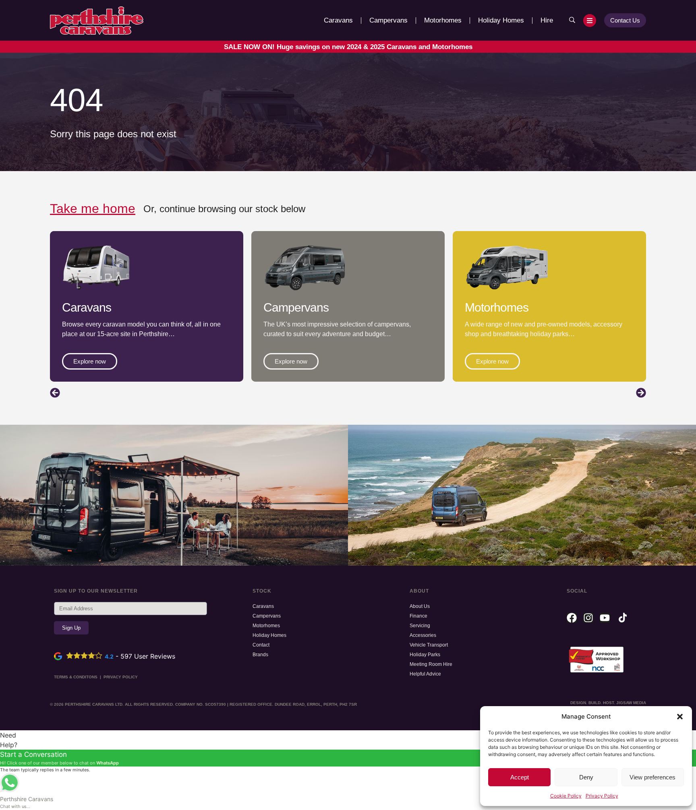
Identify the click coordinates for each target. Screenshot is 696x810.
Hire (547, 20)
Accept (519, 777)
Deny (586, 777)
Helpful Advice (425, 674)
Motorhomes (443, 20)
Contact (261, 645)
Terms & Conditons (75, 677)
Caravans (338, 20)
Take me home (92, 208)
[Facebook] (572, 618)
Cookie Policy (566, 796)
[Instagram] (588, 618)
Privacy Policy (602, 796)
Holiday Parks (425, 654)
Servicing (420, 625)
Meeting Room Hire (431, 664)
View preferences (652, 777)
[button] (680, 717)
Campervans (388, 20)
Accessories (423, 635)
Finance (418, 616)
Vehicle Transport (429, 645)
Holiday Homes (501, 20)
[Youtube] (605, 618)
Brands (260, 654)
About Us (420, 606)
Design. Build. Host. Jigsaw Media (608, 702)
